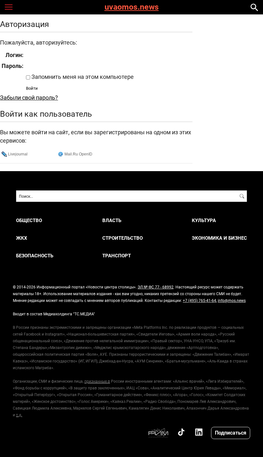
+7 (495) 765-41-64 (199, 300)
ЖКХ (21, 238)
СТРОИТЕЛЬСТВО (122, 238)
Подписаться (230, 432)
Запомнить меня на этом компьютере (82, 76)
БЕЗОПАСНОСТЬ (34, 255)
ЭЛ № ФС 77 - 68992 (156, 286)
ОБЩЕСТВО (29, 220)
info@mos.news (232, 300)
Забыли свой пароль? (29, 97)
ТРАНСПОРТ (116, 255)
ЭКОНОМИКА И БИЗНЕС (219, 238)
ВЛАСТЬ (111, 220)
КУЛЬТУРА (204, 220)
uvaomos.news (132, 7)
